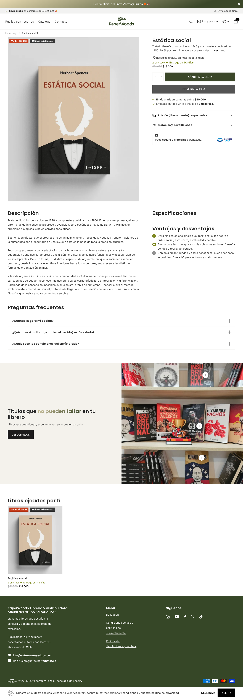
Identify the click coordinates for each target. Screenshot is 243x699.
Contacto (61, 21)
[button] (162, 74)
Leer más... (219, 50)
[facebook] (185, 616)
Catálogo (44, 21)
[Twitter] (192, 616)
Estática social (17, 578)
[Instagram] (167, 616)
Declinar (208, 693)
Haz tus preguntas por (34, 661)
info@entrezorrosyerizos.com (32, 655)
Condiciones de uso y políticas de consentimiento (119, 628)
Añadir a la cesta (200, 76)
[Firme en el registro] (226, 22)
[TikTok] (200, 616)
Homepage (11, 33)
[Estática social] (35, 540)
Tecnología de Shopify (68, 680)
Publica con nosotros (19, 21)
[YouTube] (177, 616)
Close (239, 4)
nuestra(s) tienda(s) (193, 57)
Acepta (226, 692)
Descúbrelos (21, 434)
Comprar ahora (194, 89)
